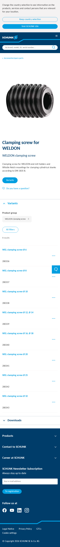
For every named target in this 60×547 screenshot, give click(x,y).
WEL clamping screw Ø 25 (15, 375)
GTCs (38, 529)
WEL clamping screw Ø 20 (15, 354)
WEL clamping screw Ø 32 (15, 396)
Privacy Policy (25, 529)
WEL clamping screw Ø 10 (15, 292)
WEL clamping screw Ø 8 (14, 271)
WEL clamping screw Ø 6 (14, 250)
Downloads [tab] (14, 420)
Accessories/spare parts (13, 58)
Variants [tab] (10, 180)
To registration (12, 491)
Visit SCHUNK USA (30, 26)
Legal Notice (8, 529)
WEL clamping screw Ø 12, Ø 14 (17, 312)
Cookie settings (9, 533)
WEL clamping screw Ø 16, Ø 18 (17, 333)
